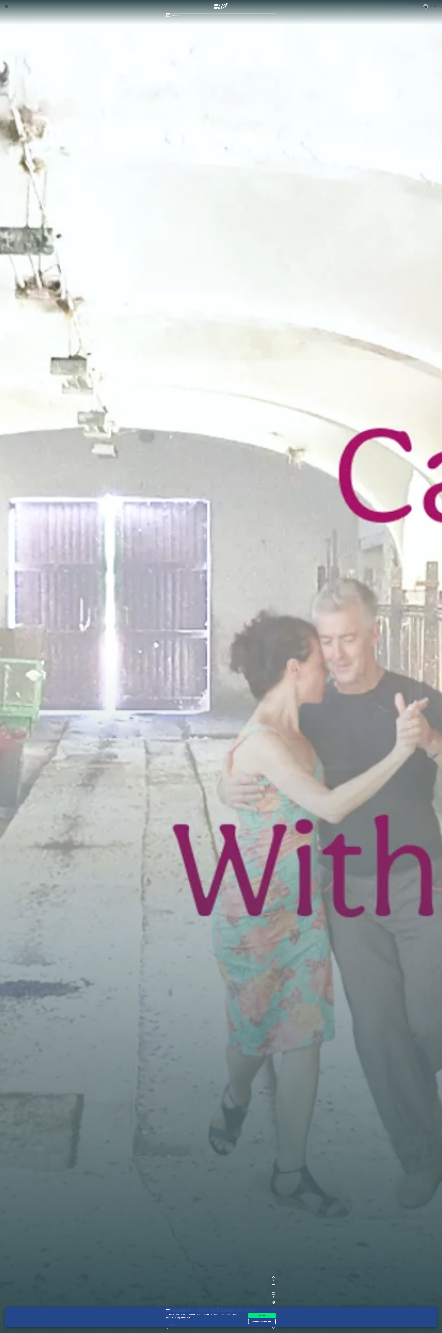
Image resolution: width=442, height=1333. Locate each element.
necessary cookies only (262, 1322)
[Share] (273, 1302)
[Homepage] (221, 6)
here (188, 1318)
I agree (262, 1316)
